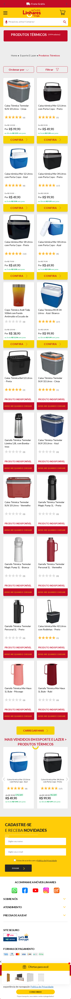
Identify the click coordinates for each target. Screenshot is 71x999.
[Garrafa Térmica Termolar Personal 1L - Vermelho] (52, 549)
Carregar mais (33, 730)
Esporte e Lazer (28, 55)
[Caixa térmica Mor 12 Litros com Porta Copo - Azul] (18, 159)
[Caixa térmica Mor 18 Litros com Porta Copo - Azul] (52, 227)
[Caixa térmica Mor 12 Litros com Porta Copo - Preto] (52, 91)
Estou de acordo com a (36, 860)
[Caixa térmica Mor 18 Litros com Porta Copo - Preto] (18, 227)
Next (67, 779)
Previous (4, 779)
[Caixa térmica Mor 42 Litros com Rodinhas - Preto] (52, 612)
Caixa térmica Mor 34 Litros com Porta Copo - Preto (52, 780)
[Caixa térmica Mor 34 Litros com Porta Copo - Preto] (52, 159)
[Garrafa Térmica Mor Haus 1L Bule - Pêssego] (18, 674)
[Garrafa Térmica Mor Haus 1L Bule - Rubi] (52, 674)
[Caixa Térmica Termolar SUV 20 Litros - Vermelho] (18, 488)
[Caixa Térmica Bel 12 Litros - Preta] (18, 363)
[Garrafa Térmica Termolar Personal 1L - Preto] (18, 612)
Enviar (15, 868)
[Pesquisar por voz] (5, 22)
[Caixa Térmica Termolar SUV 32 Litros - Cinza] (52, 363)
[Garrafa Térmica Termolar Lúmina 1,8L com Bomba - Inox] (18, 425)
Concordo (35, 992)
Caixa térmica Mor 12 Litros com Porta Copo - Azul (18, 780)
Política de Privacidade (47, 860)
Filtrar (49, 69)
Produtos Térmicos (49, 55)
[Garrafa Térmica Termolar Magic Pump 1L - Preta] (52, 488)
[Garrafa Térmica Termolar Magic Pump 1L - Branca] (18, 549)
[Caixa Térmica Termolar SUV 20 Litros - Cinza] (18, 91)
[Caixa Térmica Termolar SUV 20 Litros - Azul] (52, 425)
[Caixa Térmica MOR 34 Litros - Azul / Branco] (52, 295)
